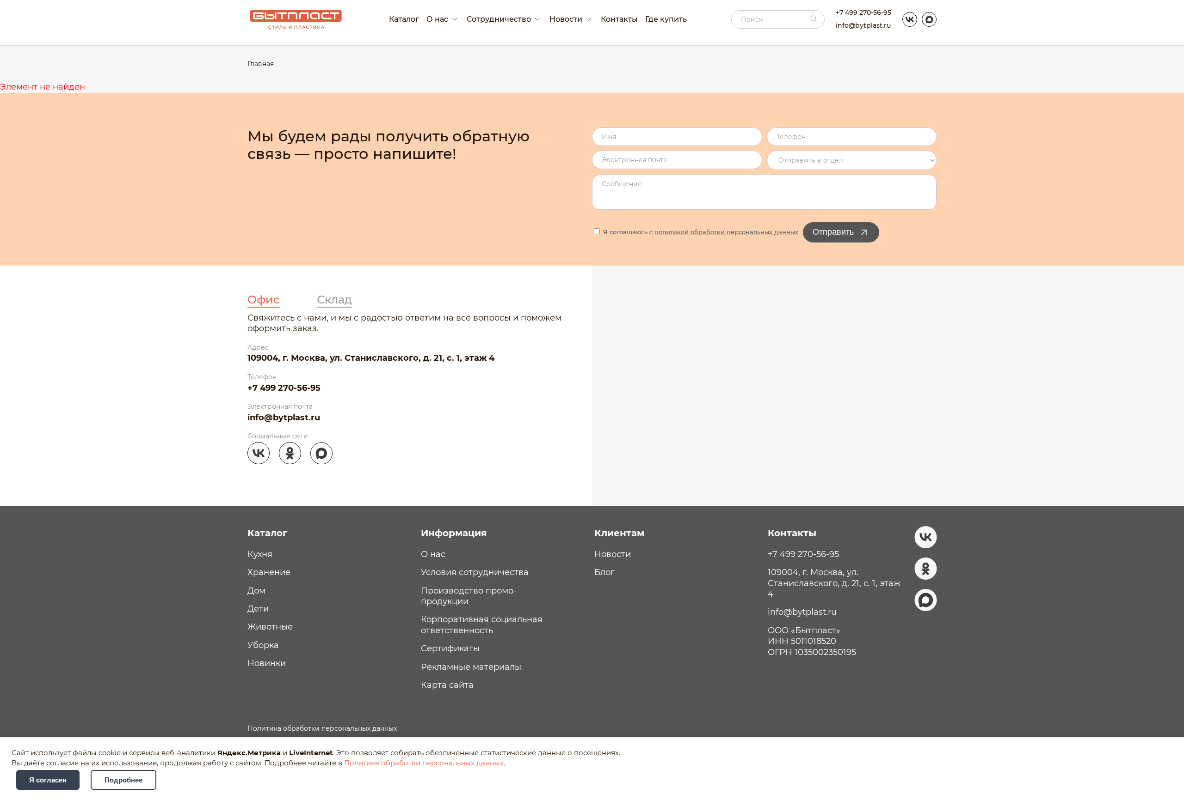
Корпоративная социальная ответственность (482, 624)
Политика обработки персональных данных (322, 728)
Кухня (259, 554)
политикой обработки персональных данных (726, 232)
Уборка (263, 645)
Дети (258, 609)
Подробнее (123, 780)
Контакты (619, 19)
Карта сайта (447, 685)
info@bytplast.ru (863, 25)
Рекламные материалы (471, 667)
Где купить (666, 19)
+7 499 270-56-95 (863, 12)
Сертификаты (450, 648)
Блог (604, 572)
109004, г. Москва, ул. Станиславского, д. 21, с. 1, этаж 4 (370, 358)
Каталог (404, 19)
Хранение (268, 572)
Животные (270, 627)
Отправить (833, 231)
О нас (433, 554)
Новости (612, 554)
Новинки (266, 663)
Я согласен (48, 780)
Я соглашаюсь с (699, 232)
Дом (256, 591)
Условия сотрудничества (475, 572)
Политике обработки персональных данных (424, 763)
